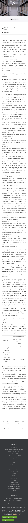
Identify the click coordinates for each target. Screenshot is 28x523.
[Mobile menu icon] (2, 3)
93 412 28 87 (17, 503)
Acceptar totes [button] (6, 517)
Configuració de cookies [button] (8, 520)
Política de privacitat (17, 514)
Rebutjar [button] (14, 517)
